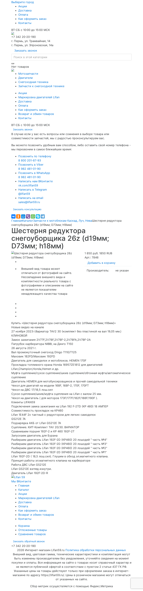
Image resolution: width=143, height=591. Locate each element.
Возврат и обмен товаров (36, 114)
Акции (22, 6)
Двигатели (25, 77)
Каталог (27, 220)
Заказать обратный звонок (29, 541)
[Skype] (38, 216)
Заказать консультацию (27, 209)
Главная (16, 220)
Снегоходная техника (33, 82)
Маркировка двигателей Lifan (38, 97)
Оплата (23, 14)
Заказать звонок (25, 50)
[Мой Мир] (23, 216)
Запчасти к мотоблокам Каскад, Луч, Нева (62, 220)
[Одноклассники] (18, 216)
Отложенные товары (32, 530)
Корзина (24, 525)
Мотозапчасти (28, 73)
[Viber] (28, 216)
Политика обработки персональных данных (95, 550)
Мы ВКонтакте (21, 481)
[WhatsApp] (33, 216)
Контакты (24, 23)
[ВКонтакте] (13, 216)
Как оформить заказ (32, 18)
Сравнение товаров (32, 534)
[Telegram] (43, 216)
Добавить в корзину (101, 263)
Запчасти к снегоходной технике (41, 86)
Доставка (25, 10)
